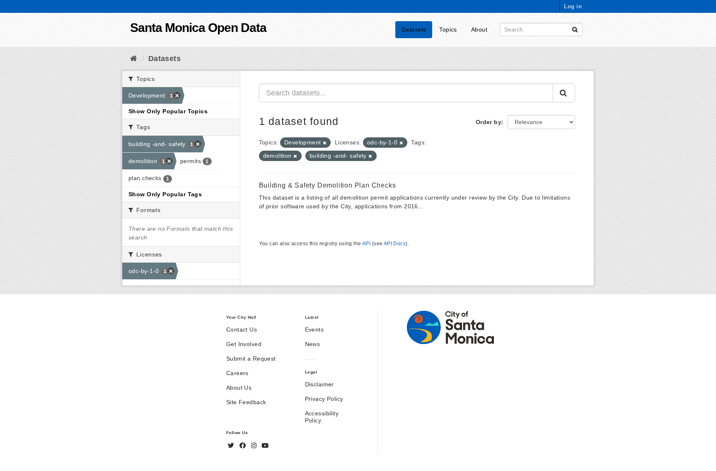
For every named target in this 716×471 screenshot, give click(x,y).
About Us (239, 387)
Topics (448, 29)
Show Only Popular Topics (168, 111)
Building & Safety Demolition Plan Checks (327, 185)
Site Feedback (246, 402)
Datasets (414, 29)
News (312, 344)
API (366, 243)
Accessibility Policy (322, 417)
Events (314, 329)
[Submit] (574, 28)
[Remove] (325, 142)
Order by (488, 122)
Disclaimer (319, 384)
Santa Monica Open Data (198, 27)
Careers (237, 373)
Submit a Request (251, 358)
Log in (573, 6)
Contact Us (241, 329)
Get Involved (243, 344)
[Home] (133, 58)
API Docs (395, 243)
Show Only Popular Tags (165, 194)
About (479, 29)
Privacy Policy (324, 398)
